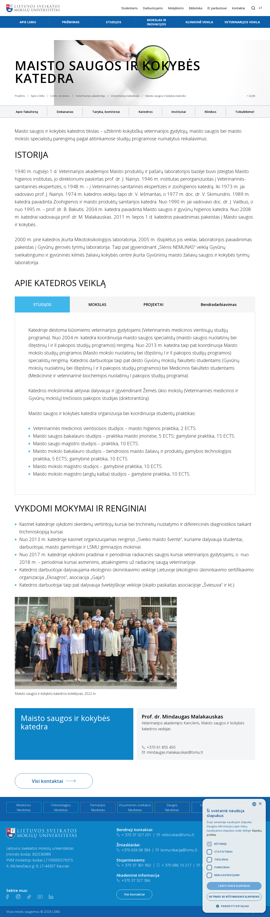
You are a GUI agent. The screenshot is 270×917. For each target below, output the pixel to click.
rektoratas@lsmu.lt (178, 834)
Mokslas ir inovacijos (156, 22)
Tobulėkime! (244, 112)
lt (260, 8)
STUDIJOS (42, 304)
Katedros (146, 112)
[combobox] (254, 804)
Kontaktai (238, 8)
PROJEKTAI (153, 304)
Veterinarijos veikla (242, 22)
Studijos (113, 22)
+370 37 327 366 (136, 880)
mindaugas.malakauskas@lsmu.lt (175, 752)
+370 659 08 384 (136, 849)
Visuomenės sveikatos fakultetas (135, 807)
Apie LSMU (28, 22)
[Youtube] (40, 896)
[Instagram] (18, 896)
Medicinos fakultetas (23, 807)
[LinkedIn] (51, 896)
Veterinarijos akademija (90, 96)
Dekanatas (65, 112)
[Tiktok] (29, 896)
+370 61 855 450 (161, 747)
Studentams (129, 8)
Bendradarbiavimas (219, 304)
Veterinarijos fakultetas (125, 96)
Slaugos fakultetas (172, 807)
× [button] (260, 803)
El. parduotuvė (217, 8)
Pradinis (20, 96)
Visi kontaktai (47, 781)
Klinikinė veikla (199, 22)
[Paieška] (253, 8)
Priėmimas (71, 22)
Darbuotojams (153, 8)
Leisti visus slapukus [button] (234, 886)
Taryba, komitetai (106, 112)
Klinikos (210, 112)
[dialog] (234, 856)
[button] (234, 906)
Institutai (178, 112)
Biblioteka (195, 8)
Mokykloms (176, 8)
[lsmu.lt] (33, 8)
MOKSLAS (97, 304)
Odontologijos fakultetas (61, 807)
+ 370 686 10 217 (176, 865)
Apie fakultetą (27, 112)
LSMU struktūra (60, 96)
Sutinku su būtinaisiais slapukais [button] (234, 896)
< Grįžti (250, 96)
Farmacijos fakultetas (97, 807)
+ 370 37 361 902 (136, 865)
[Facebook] (7, 896)
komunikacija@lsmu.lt (179, 849)
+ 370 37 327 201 (136, 834)
